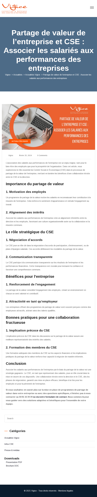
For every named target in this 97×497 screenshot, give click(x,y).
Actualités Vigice (11, 438)
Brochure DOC (12, 466)
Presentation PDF (14, 462)
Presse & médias (12, 450)
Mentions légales (65, 491)
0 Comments (42, 155)
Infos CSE (9, 444)
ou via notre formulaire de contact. (50, 397)
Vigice (10, 155)
